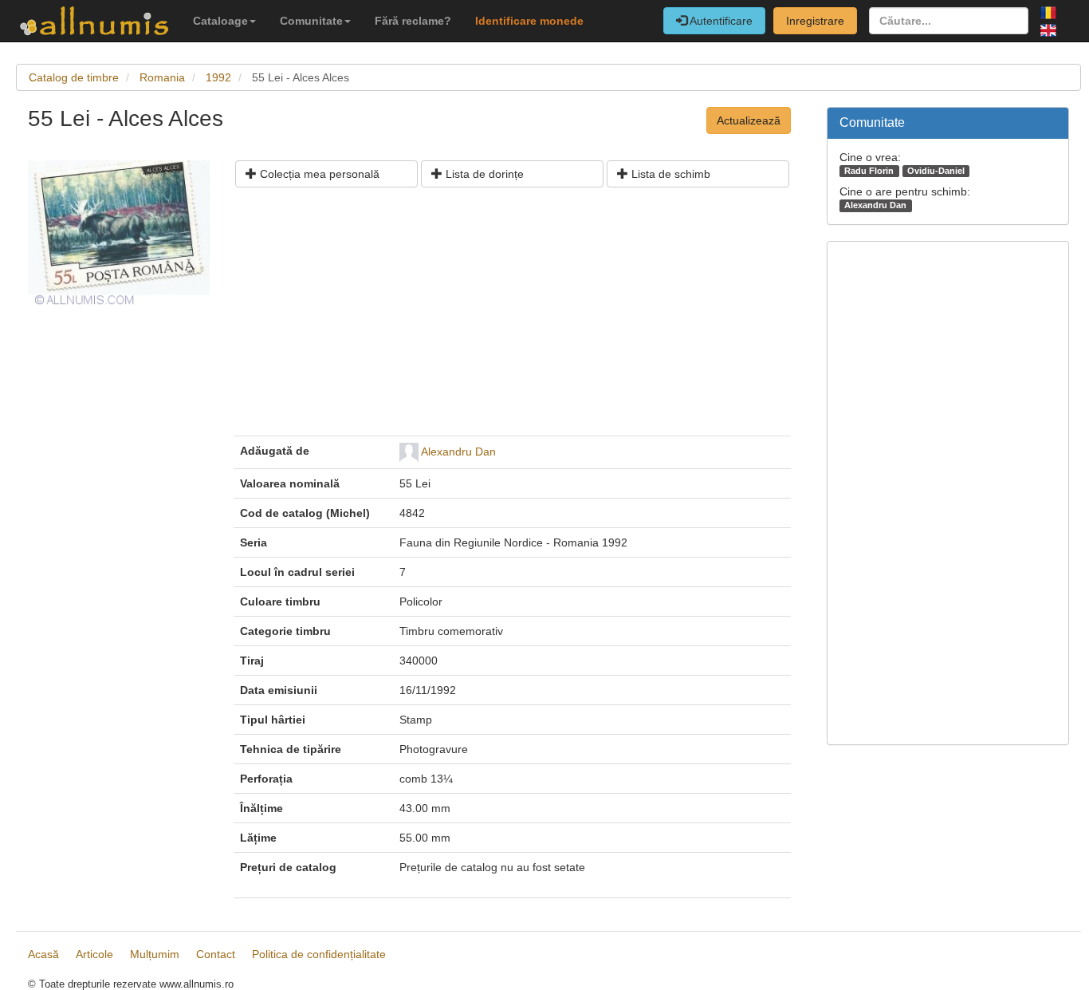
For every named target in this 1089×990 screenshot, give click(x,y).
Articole (94, 954)
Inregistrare (815, 20)
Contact (215, 954)
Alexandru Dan (458, 451)
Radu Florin (869, 171)
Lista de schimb (669, 174)
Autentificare (720, 20)
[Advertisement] (512, 317)
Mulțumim (154, 954)
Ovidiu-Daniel (936, 171)
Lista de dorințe (483, 174)
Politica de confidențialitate (319, 954)
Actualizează (748, 120)
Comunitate (311, 20)
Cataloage (220, 20)
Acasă (43, 954)
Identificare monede (529, 20)
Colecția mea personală (318, 174)
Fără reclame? (413, 20)
